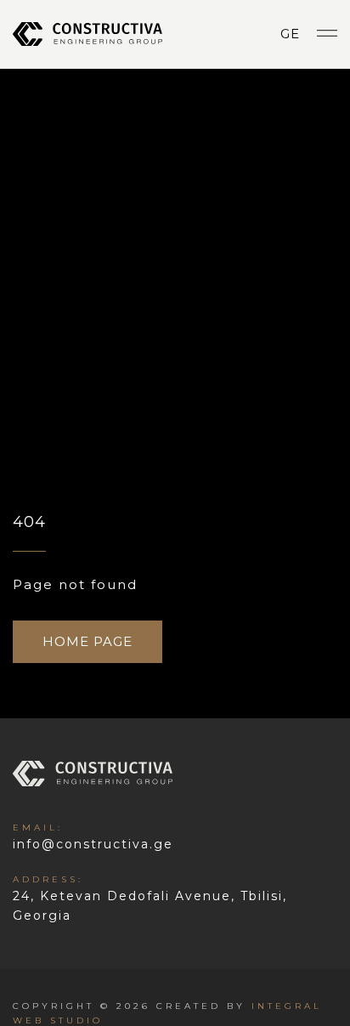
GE (290, 34)
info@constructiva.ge (93, 837)
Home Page (87, 641)
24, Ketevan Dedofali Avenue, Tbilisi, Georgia (150, 899)
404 (29, 522)
